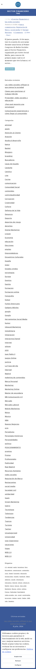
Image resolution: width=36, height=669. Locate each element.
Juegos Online (10, 358)
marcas (17, 586)
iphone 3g (26, 583)
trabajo (14, 598)
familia (8, 284)
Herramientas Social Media (16, 319)
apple (7, 129)
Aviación (8, 137)
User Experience (11, 541)
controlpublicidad (12, 195)
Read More (10, 69)
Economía (9, 238)
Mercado (8, 401)
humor (7, 323)
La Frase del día (11, 366)
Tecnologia (9, 510)
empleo (8, 249)
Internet (8, 342)
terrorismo (8, 598)
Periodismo (9, 432)
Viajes (7, 548)
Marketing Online (12, 389)
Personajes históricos (14, 436)
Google (8, 315)
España (8, 261)
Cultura (8, 206)
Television (9, 513)
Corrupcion (9, 199)
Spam (7, 498)
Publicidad (9, 463)
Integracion (10, 335)
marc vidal (23, 586)
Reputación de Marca (13, 478)
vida (6, 601)
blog (26, 567)
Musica (8, 416)
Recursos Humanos (13, 471)
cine (6, 175)
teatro (7, 506)
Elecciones (9, 245)
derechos (8, 226)
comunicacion (10, 27)
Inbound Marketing (13, 327)
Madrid (8, 374)
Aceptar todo (18, 656)
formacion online (12, 292)
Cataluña (8, 168)
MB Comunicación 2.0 (14, 397)
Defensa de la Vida (12, 210)
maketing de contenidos (15, 377)
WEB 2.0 (8, 552)
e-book (8, 234)
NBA (6, 420)
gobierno (7, 579)
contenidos (9, 191)
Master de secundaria (14, 393)
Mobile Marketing (12, 409)
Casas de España (12, 164)
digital (11, 573)
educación (9, 241)
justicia (8, 362)
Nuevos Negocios (12, 424)
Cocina (7, 179)
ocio (6, 428)
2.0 (6, 567)
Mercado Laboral (12, 405)
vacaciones (9, 545)
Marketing (9, 385)
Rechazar (18, 660)
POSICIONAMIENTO (13, 447)
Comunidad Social (12, 187)
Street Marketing (12, 502)
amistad (8, 125)
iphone (8, 346)
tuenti (19, 598)
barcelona (21, 567)
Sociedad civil (10, 490)
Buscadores (10, 160)
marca (12, 586)
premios (8, 451)
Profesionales (10, 459)
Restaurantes (10, 482)
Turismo (8, 525)
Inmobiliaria (10, 331)
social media (15, 30)
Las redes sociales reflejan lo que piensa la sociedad (18, 622)
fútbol (7, 300)
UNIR (28, 598)
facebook (22, 576)
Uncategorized (11, 533)
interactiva (8, 583)
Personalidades (11, 440)
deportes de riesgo (13, 222)
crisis (6, 573)
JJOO (7, 350)
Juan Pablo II (10, 354)
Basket (8, 148)
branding (8, 156)
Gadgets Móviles (12, 308)
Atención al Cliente (13, 133)
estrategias (9, 273)
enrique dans (9, 576)
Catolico (8, 172)
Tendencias (9, 517)
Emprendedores (11, 253)
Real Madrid (10, 467)
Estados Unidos (11, 269)
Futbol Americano (12, 304)
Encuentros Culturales (14, 257)
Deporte (8, 218)
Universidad (10, 537)
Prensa (8, 455)
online (19, 589)
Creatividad (9, 203)
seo (16, 595)
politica (8, 443)
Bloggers (8, 152)
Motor (7, 412)
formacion (9, 288)
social (19, 595)
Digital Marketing (12, 230)
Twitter (8, 529)
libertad (8, 370)
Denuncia (9, 214)
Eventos (8, 280)
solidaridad (9, 494)
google (8, 311)
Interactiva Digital (12, 339)
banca (21, 24)
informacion (20, 579)
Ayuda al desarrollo (13, 140)
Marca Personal (11, 381)
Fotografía (9, 296)
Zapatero (11, 601)
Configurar (18, 665)
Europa (8, 276)
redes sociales (11, 475)
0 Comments (18, 32)
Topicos (8, 521)
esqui (7, 265)
